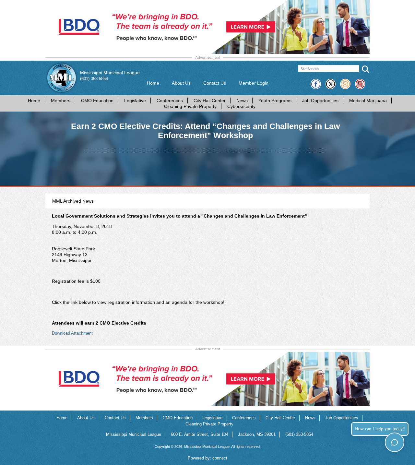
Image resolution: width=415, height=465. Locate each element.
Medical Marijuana (368, 100)
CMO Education (97, 100)
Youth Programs (274, 100)
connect (219, 458)
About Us (181, 83)
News (242, 100)
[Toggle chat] (394, 442)
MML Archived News (73, 201)
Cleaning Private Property (190, 106)
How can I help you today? (380, 428)
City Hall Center (210, 100)
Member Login (253, 83)
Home (153, 83)
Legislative (135, 100)
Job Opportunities (320, 100)
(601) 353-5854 (94, 79)
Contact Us (214, 83)
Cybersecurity (241, 106)
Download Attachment (72, 333)
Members (60, 100)
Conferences (170, 100)
